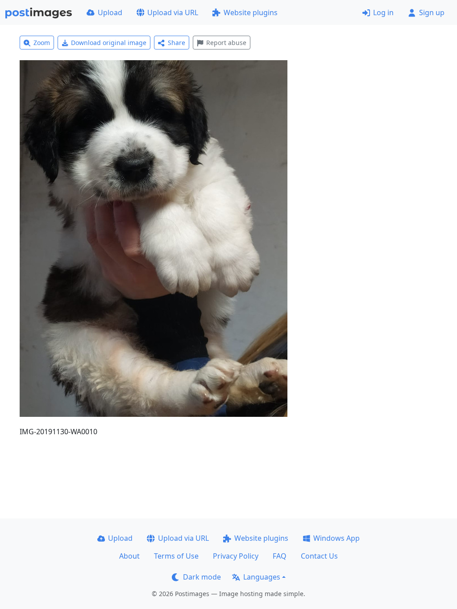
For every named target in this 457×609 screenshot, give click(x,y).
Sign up (432, 12)
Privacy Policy (235, 556)
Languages (261, 577)
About (129, 556)
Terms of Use (176, 556)
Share (176, 42)
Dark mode (202, 577)
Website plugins (251, 12)
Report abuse (226, 42)
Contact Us (319, 556)
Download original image (108, 42)
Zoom (41, 42)
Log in (383, 12)
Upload (110, 12)
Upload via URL (172, 12)
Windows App (336, 538)
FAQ (280, 556)
